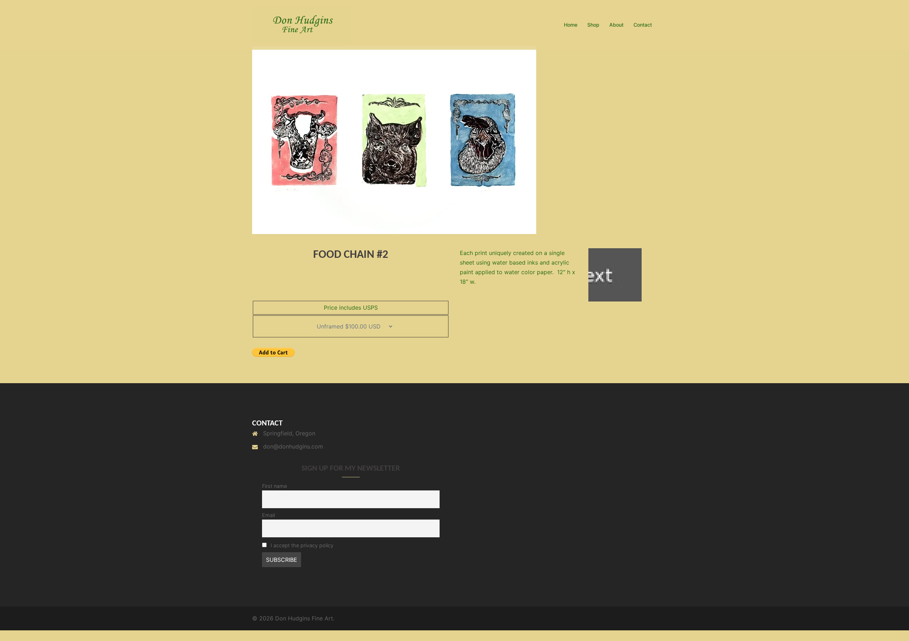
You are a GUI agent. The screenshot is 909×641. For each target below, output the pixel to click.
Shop (593, 25)
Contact (642, 25)
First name (274, 486)
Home (570, 25)
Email (268, 515)
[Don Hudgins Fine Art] (301, 24)
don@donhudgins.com (293, 446)
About (616, 25)
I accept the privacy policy (301, 545)
